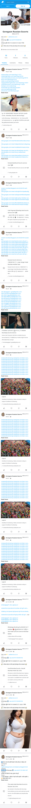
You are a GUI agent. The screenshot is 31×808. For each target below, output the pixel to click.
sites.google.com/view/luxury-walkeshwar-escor (13, 153)
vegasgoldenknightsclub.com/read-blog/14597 (14, 83)
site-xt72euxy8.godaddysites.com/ (11, 301)
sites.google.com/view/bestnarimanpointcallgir (14, 204)
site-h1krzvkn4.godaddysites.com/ (11, 293)
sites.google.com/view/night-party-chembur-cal (14, 198)
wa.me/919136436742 (15, 40)
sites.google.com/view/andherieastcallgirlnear (14, 244)
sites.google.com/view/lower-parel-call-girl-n (14, 252)
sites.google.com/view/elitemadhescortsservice (14, 155)
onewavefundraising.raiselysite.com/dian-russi (14, 358)
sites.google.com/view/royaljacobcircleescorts (14, 157)
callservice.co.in (13, 37)
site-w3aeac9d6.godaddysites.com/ (11, 300)
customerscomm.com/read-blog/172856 (13, 84)
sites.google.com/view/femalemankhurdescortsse (15, 140)
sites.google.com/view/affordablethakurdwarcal (15, 203)
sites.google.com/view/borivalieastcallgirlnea (14, 249)
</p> (15, 613)
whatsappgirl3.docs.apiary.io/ (9, 621)
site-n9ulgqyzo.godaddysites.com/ (11, 303)
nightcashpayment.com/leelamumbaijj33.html (14, 767)
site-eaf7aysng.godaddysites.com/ (11, 308)
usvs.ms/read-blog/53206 (8, 89)
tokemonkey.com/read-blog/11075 (11, 74)
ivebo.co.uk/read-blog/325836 (10, 81)
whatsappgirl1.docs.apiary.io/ (9, 605)
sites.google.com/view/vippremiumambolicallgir (15, 199)
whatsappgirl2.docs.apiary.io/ (9, 619)
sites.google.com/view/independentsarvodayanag (15, 144)
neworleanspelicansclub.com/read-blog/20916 (14, 78)
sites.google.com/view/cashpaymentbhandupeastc (15, 195)
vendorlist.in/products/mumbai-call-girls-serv (14, 608)
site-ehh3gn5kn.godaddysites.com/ (11, 298)
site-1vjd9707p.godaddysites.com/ (11, 305)
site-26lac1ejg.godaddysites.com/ (10, 295)
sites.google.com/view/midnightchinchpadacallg (15, 191)
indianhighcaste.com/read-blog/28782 (12, 76)
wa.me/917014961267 (21, 770)
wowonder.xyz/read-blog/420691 (10, 87)
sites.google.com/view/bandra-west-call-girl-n (14, 241)
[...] (28, 2)
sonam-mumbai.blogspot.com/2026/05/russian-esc (15, 238)
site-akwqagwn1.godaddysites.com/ (11, 292)
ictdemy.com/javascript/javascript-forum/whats (14, 611)
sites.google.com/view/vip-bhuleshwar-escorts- (14, 150)
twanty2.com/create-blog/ (8, 86)
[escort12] (3, 70)
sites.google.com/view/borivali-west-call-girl (14, 254)
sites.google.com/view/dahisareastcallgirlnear (14, 246)
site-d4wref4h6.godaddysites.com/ (11, 296)
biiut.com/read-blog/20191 (9, 79)
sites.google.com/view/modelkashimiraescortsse (15, 147)
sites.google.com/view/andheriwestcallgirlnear (14, 242)
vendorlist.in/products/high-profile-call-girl (13, 614)
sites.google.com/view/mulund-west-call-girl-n (14, 247)
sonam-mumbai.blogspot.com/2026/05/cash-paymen (14, 189)
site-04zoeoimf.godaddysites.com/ (11, 306)
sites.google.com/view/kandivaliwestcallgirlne (14, 251)
